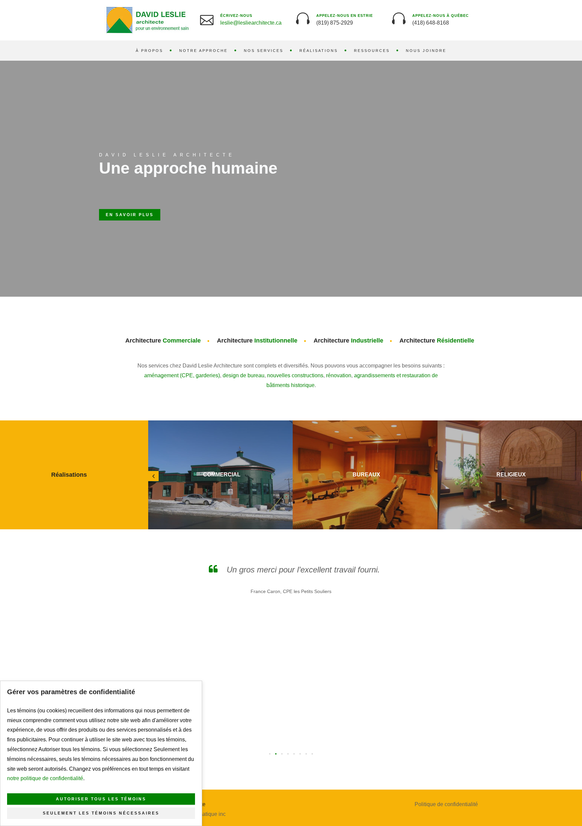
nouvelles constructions (295, 375)
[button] (270, 753)
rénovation (338, 375)
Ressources (372, 51)
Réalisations (318, 51)
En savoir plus (130, 214)
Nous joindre (426, 51)
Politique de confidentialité (446, 804)
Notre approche (203, 51)
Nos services (263, 51)
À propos (149, 51)
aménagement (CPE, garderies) (182, 375)
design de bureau (243, 375)
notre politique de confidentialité (45, 778)
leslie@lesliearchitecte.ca (251, 23)
